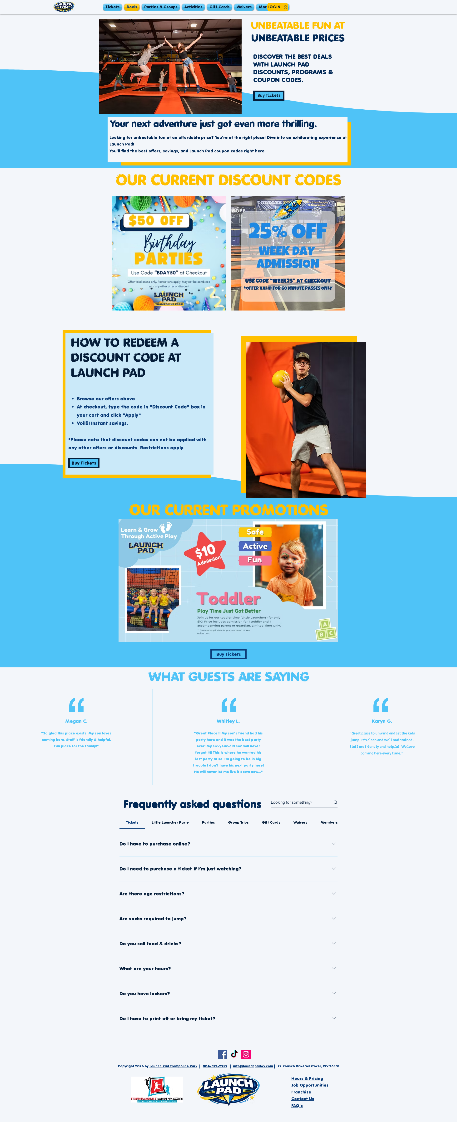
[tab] (132, 822)
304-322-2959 (215, 1066)
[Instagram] (246, 1054)
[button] (161, 7)
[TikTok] (234, 1054)
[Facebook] (222, 1054)
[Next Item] (330, 580)
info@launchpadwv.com (253, 1066)
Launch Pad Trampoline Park (173, 1066)
